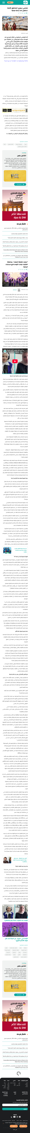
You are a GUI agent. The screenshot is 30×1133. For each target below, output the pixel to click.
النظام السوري (10, 144)
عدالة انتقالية (25, 1092)
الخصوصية (25, 954)
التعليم (19, 954)
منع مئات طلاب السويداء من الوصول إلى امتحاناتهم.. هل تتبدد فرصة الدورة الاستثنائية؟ (15, 256)
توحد (20, 948)
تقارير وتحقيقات (24, 1080)
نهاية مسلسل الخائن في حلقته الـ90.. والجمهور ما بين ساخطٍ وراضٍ (16, 229)
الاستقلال (14, 952)
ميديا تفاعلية (5, 1092)
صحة (19, 1080)
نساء (19, 1084)
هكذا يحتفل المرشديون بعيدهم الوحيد (19, 234)
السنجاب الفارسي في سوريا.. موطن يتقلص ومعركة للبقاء (15, 242)
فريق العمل (13, 1120)
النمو (6, 948)
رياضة (5, 1083)
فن (5, 1084)
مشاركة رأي (25, 1094)
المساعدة (25, 952)
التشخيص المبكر (24, 957)
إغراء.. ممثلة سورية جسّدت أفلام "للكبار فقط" (18, 238)
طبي (19, 1083)
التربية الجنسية (7, 950)
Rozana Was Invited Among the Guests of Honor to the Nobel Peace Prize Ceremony (16, 250)
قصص (27, 1085)
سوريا (26, 144)
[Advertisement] (15, 78)
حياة (5, 1080)
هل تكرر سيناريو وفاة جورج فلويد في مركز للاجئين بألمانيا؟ (15, 246)
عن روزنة (21, 1120)
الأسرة (14, 954)
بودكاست (5, 1095)
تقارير (27, 1083)
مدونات (26, 1086)
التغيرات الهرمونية (16, 950)
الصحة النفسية (8, 954)
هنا (7, 133)
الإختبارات (6, 1094)
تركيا (4, 144)
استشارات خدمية (13, 1083)
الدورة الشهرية (24, 950)
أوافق (23, 1126)
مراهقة (25, 948)
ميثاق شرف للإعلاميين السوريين (6, 1120)
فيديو (8, 1085)
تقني (15, 1084)
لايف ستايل (18, 1085)
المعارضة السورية (19, 144)
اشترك (25, 1109)
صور (15, 1094)
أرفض (14, 1126)
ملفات (8, 1084)
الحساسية (8, 952)
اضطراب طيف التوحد (13, 948)
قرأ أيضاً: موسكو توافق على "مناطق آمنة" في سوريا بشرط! (16, 60)
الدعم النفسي (16, 957)
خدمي (14, 1080)
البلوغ (19, 952)
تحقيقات (26, 1084)
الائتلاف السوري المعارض (22, 146)
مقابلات (8, 1087)
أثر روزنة (18, 1120)
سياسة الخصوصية (25, 1120)
